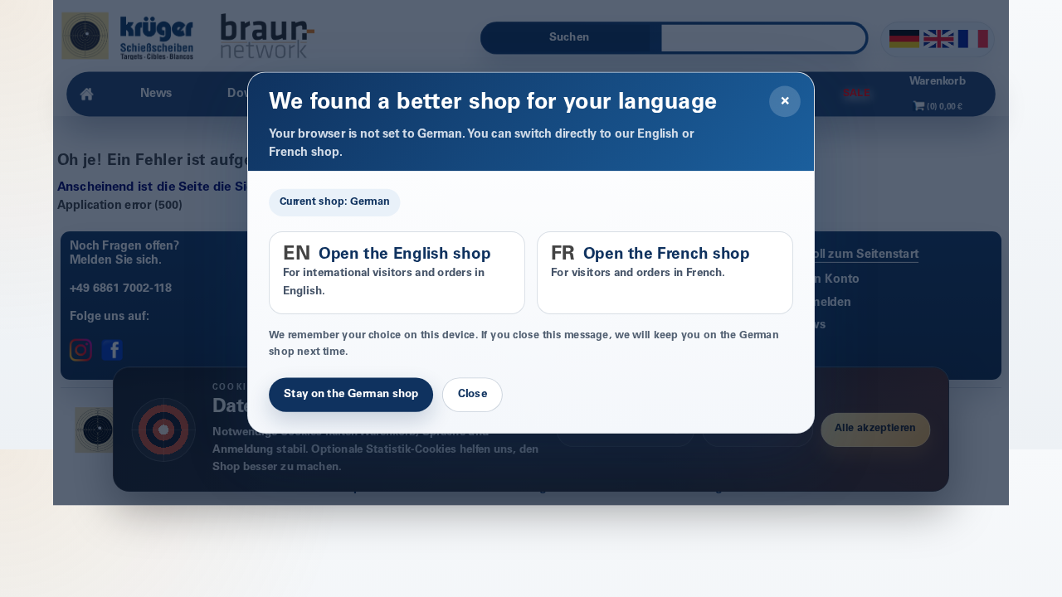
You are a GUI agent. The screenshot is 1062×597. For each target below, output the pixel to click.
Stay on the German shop (351, 394)
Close (472, 394)
